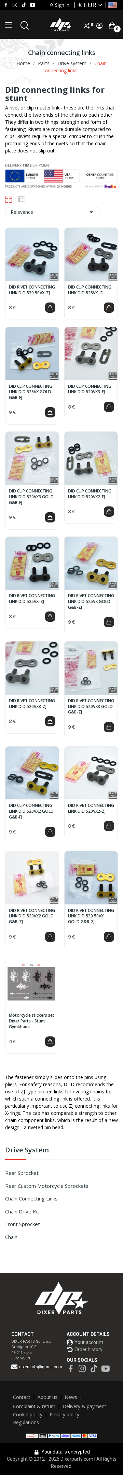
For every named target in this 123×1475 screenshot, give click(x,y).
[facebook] (6, 5)
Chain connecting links (31, 1198)
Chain (11, 1237)
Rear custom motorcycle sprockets (46, 1185)
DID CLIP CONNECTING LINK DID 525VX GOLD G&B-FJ (30, 392)
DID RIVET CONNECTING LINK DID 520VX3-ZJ (32, 703)
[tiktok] (23, 5)
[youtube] (32, 5)
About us (47, 1397)
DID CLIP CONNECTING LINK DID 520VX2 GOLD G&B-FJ (31, 811)
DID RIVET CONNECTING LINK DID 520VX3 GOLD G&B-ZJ (91, 706)
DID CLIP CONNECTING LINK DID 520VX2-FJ (89, 494)
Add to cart (50, 308)
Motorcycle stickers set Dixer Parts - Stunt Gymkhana (31, 1021)
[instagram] (14, 5)
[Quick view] (32, 254)
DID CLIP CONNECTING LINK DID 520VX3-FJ (89, 389)
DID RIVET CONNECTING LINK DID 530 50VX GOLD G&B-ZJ (91, 916)
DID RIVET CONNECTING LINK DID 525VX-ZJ (32, 598)
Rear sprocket (22, 1172)
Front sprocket (22, 1224)
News (71, 1397)
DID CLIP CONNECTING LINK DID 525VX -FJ (89, 290)
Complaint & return (34, 1406)
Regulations (26, 1422)
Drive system (27, 1150)
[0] (112, 25)
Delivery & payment (84, 1406)
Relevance (53, 212)
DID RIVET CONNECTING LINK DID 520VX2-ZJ (91, 808)
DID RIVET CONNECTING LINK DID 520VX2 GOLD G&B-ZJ (32, 916)
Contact (21, 1397)
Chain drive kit (22, 1211)
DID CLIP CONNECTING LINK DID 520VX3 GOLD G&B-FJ (31, 496)
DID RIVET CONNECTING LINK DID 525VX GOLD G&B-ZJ (91, 601)
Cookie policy (27, 1414)
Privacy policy (64, 1414)
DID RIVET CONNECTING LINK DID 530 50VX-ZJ (32, 290)
